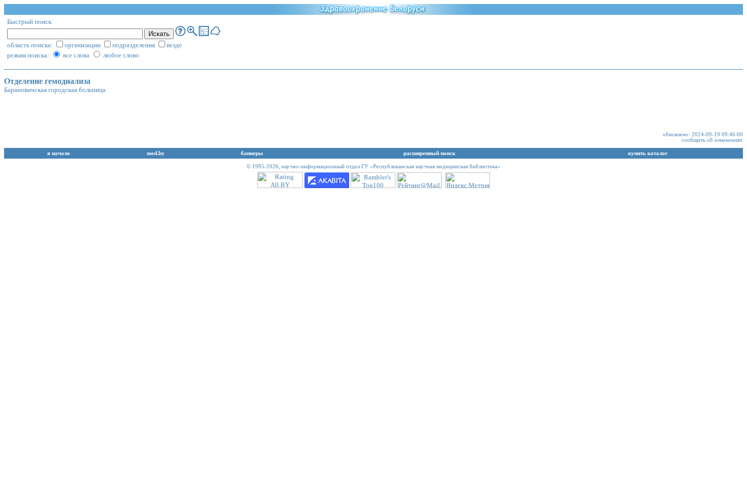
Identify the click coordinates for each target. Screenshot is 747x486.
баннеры (252, 153)
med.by (156, 153)
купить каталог (648, 153)
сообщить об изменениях (712, 140)
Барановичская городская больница (55, 90)
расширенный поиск (429, 153)
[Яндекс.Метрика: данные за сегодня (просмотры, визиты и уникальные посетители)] (467, 180)
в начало (58, 153)
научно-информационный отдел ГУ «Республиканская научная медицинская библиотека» (391, 166)
